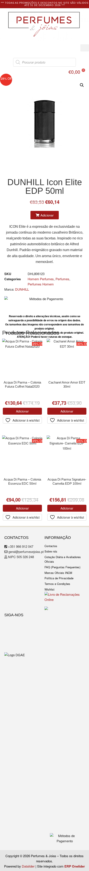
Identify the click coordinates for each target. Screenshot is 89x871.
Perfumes (62, 279)
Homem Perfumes (41, 279)
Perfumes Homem (41, 284)
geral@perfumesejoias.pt (26, 551)
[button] (84, 47)
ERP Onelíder (74, 866)
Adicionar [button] (22, 411)
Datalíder (28, 866)
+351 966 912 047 (20, 546)
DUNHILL (22, 289)
